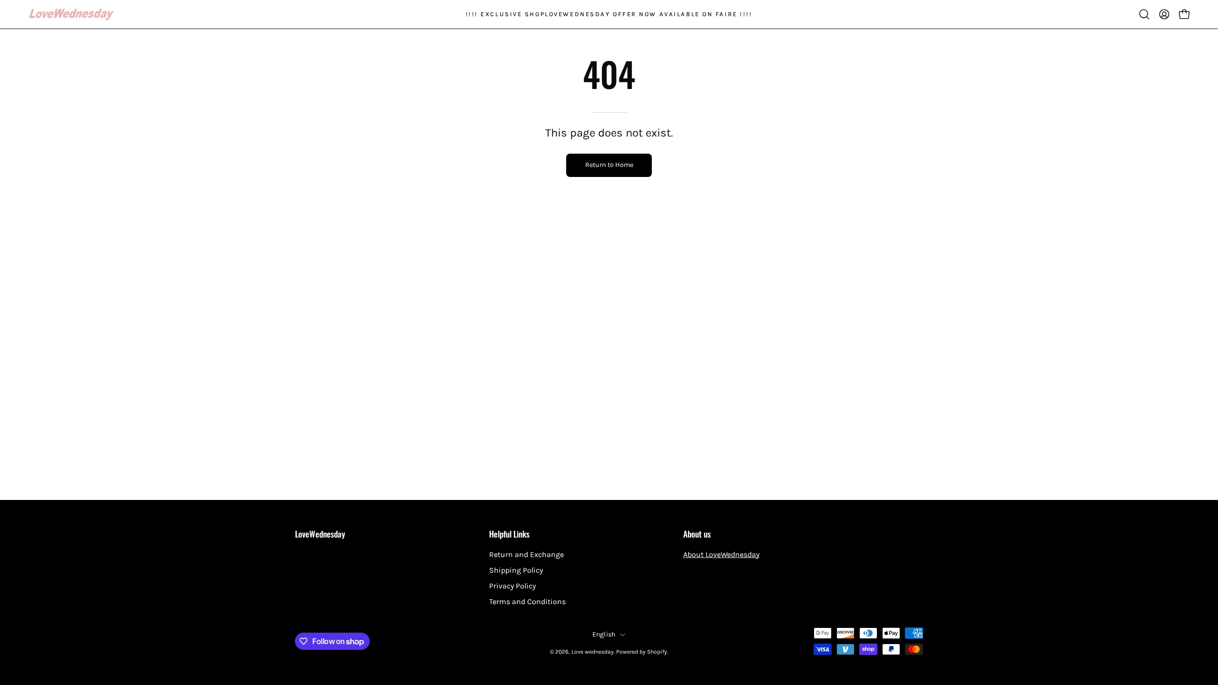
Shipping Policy (516, 570)
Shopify (657, 651)
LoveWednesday (320, 533)
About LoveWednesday (721, 554)
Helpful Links (509, 533)
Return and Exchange (526, 554)
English (604, 634)
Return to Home (609, 165)
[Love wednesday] (71, 14)
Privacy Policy (512, 585)
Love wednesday (592, 651)
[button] (1144, 14)
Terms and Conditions (527, 601)
